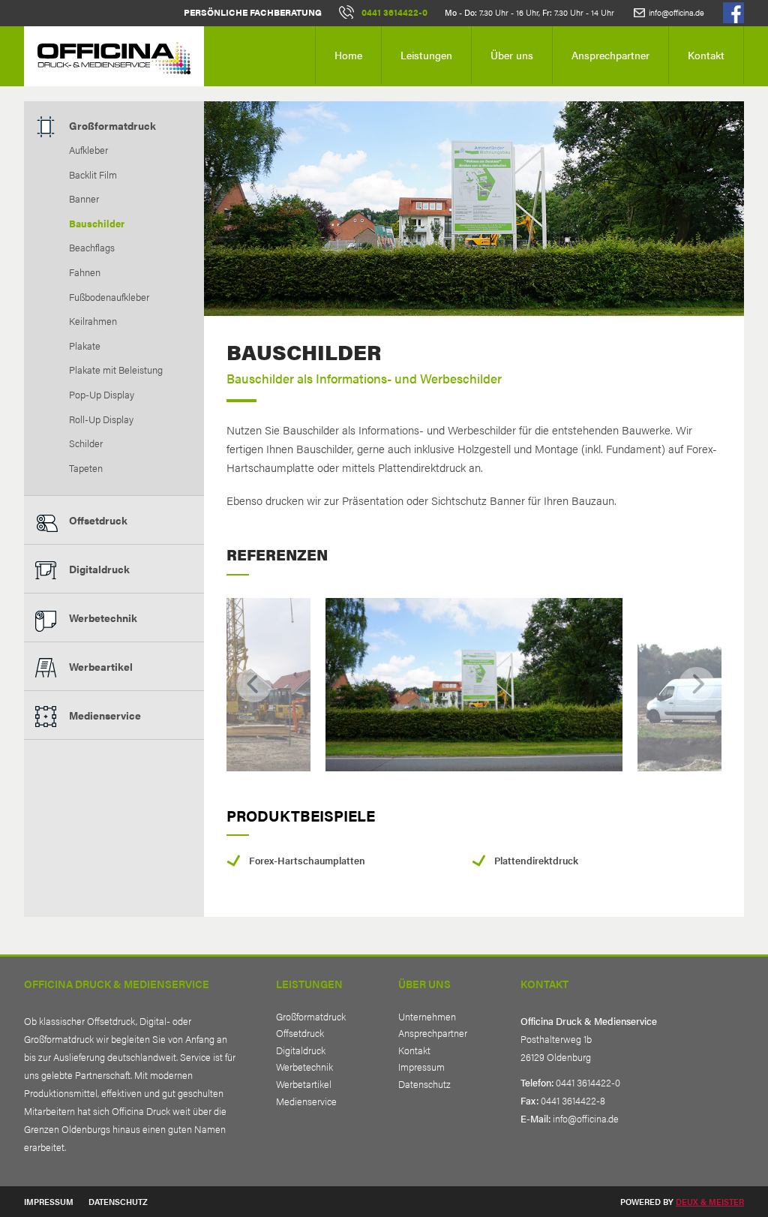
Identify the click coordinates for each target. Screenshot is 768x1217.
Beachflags (92, 247)
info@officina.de (676, 12)
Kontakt (706, 54)
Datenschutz (424, 1084)
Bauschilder (96, 223)
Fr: (547, 12)
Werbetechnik (103, 617)
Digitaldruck (99, 568)
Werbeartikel (101, 666)
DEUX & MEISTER (710, 1201)
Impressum (421, 1067)
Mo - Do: (461, 12)
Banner (84, 199)
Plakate (84, 346)
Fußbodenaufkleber (109, 297)
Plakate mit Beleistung (116, 370)
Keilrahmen (93, 321)
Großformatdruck (112, 125)
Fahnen (84, 272)
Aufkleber (88, 150)
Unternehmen (427, 1016)
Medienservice (105, 715)
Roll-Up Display (101, 419)
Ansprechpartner (611, 54)
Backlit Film (93, 175)
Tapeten (86, 468)
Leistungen (426, 54)
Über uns (511, 54)
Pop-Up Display (101, 394)
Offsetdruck (98, 519)
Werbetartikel (304, 1084)
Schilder (86, 443)
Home (348, 54)
